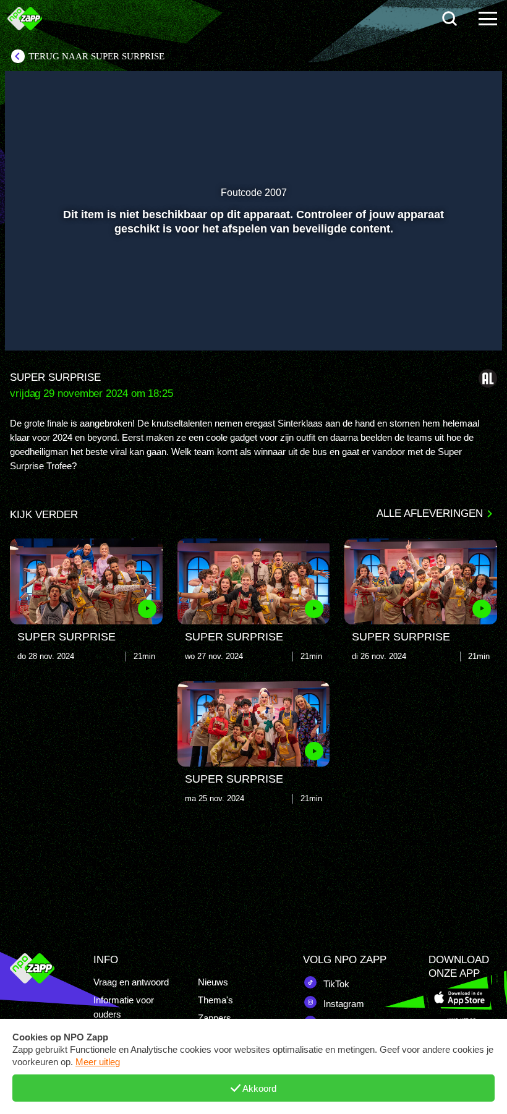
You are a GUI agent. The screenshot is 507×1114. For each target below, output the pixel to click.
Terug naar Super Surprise (96, 56)
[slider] (252, 297)
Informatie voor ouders (123, 1007)
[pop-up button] (451, 323)
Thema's (215, 1000)
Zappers (214, 1018)
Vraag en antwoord (131, 982)
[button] (30, 323)
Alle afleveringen (430, 513)
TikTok (335, 984)
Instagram (342, 1003)
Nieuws (213, 982)
